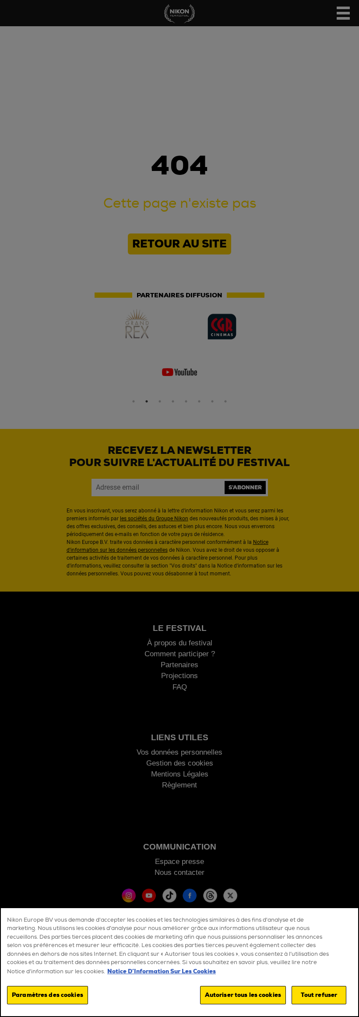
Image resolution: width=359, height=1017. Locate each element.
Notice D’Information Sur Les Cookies (161, 971)
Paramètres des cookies (47, 995)
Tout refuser (319, 995)
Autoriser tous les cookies (243, 995)
